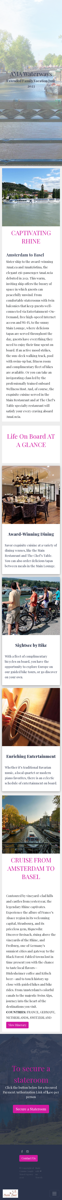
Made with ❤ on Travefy (39, 1173)
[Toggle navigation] (54, 1193)
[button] (22, 1151)
